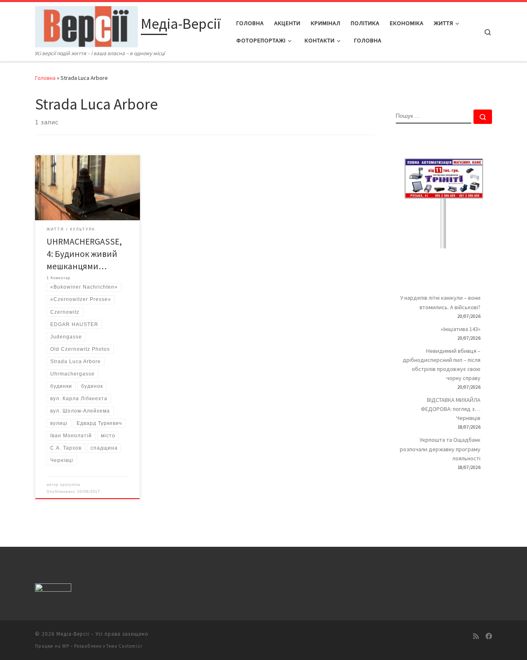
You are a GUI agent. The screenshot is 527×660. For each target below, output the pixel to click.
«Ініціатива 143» (460, 329)
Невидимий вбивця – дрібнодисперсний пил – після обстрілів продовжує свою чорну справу (441, 364)
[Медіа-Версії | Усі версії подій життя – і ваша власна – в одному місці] (86, 25)
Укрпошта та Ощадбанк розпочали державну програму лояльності (440, 449)
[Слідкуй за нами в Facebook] (488, 636)
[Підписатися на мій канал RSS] (476, 636)
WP (65, 646)
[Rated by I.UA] (53, 589)
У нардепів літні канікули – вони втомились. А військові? (440, 302)
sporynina (70, 485)
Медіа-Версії (72, 633)
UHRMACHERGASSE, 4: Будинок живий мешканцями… (84, 254)
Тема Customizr (124, 646)
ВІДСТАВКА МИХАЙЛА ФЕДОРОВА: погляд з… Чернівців (450, 409)
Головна (45, 78)
